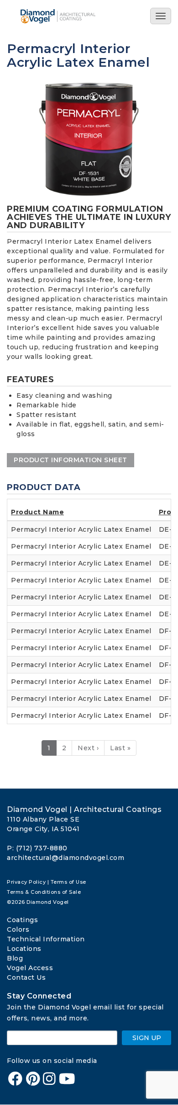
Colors (18, 929)
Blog (15, 958)
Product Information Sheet (70, 460)
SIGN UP (146, 1038)
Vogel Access (30, 968)
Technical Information (46, 939)
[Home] (65, 16)
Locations (24, 949)
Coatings (22, 920)
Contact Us (26, 977)
